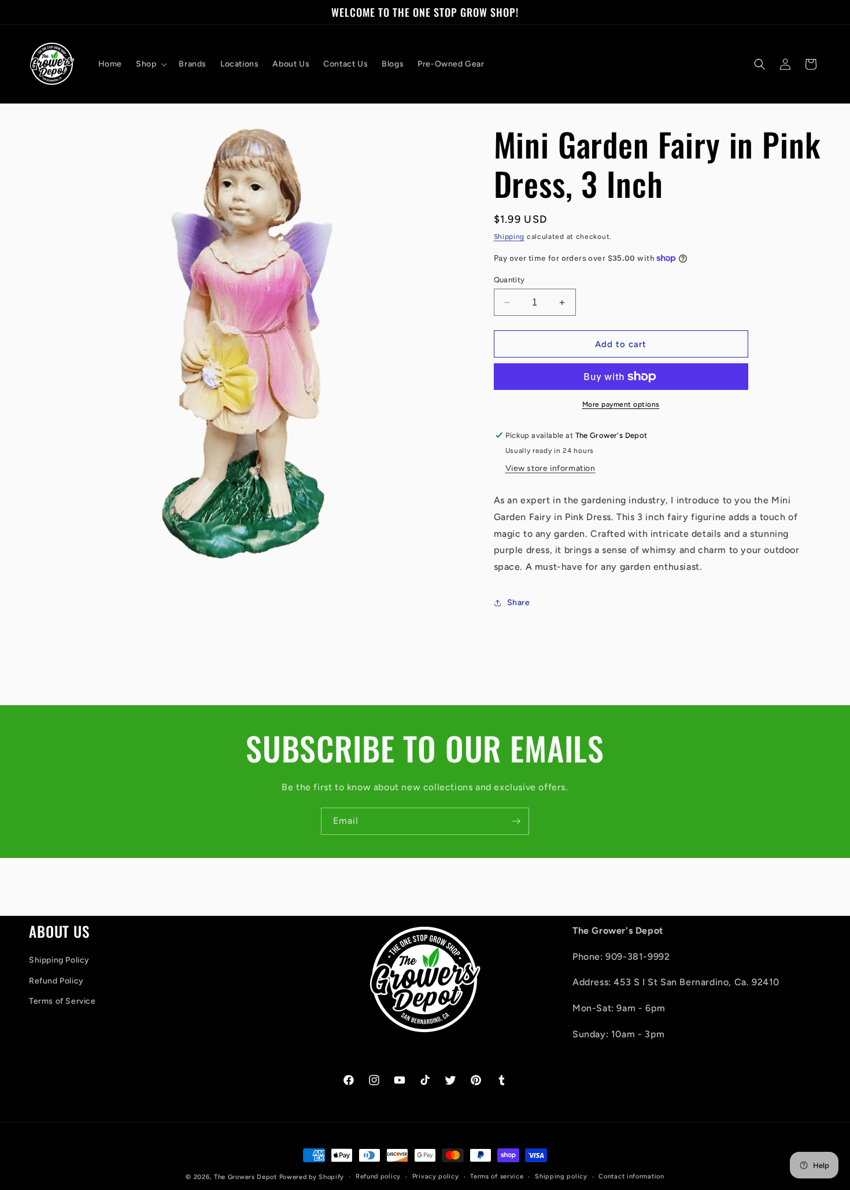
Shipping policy (561, 1176)
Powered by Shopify (312, 1177)
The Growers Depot (245, 1177)
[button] (150, 64)
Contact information (631, 1176)
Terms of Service (62, 1001)
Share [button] (518, 602)
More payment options (621, 404)
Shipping (509, 237)
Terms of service (496, 1176)
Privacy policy (435, 1176)
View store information (550, 468)
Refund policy (378, 1176)
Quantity (509, 279)
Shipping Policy (59, 961)
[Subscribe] (516, 821)
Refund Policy (56, 981)
